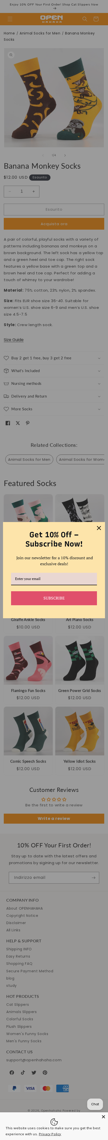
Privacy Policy (50, 1134)
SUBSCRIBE (54, 598)
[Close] (103, 1116)
